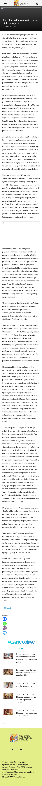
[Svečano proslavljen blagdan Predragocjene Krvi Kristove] (8, 712)
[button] (5, 4)
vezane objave (21, 641)
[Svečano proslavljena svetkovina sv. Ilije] (8, 685)
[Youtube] (29, 749)
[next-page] (7, 722)
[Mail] (21, 749)
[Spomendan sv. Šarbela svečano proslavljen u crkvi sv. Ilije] (8, 671)
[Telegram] (21, 633)
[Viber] (21, 628)
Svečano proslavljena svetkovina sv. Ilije (25, 684)
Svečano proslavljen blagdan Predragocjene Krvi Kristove (26, 713)
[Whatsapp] (21, 624)
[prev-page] (3, 722)
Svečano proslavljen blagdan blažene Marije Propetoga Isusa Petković (26, 698)
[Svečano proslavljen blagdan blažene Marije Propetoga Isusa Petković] (8, 696)
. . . (21, 646)
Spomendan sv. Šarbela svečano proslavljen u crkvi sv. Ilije (26, 672)
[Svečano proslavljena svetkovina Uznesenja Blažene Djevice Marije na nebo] (8, 656)
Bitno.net (7, 608)
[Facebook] (21, 619)
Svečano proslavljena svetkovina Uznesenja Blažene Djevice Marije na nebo (27, 658)
